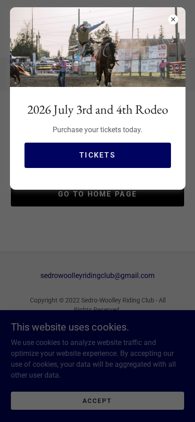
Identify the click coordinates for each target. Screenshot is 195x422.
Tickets (97, 155)
